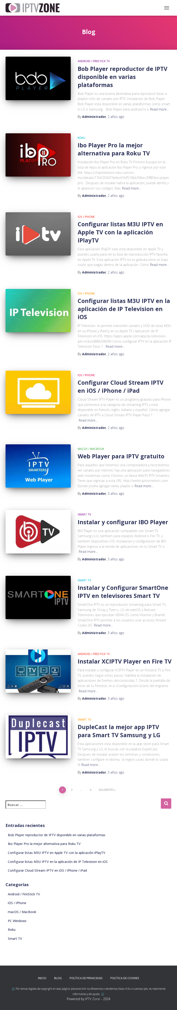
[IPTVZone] (34, 7)
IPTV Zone (92, 999)
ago (116, 116)
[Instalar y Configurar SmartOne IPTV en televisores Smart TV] (38, 597)
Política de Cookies (124, 978)
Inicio (42, 978)
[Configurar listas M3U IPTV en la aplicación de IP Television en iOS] (38, 310)
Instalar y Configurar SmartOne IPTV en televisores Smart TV (123, 592)
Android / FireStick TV (94, 61)
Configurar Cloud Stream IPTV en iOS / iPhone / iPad (120, 386)
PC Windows (17, 921)
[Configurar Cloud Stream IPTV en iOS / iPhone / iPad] (38, 392)
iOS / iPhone (86, 217)
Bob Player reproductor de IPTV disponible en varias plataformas (122, 77)
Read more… (159, 109)
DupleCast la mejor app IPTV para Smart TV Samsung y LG (119, 731)
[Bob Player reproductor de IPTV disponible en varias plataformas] (38, 78)
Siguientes (106, 790)
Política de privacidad (86, 978)
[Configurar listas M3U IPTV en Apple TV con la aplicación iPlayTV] (38, 234)
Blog (58, 978)
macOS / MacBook (91, 449)
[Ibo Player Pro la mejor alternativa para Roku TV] (38, 155)
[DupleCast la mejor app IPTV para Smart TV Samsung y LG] (38, 736)
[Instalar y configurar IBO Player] (38, 531)
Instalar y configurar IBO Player (123, 522)
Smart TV (84, 514)
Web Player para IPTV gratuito (121, 456)
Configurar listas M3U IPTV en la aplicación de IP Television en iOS (124, 309)
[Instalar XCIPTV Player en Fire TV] (38, 671)
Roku (81, 138)
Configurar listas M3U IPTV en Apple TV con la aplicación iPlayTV (120, 232)
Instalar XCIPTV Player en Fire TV (124, 661)
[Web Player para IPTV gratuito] (38, 466)
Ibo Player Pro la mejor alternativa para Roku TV (114, 149)
